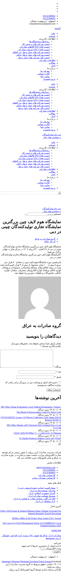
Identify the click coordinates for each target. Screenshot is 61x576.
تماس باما (45, 76)
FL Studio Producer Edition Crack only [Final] (40, 438)
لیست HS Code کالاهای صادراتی (34, 47)
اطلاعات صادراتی (47, 60)
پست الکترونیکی (53, 548)
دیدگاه (57, 367)
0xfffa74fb (56, 530)
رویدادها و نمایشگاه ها (39, 41)
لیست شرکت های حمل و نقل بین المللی (31, 52)
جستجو (57, 214)
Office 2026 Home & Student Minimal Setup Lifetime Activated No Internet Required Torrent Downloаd (30, 512)
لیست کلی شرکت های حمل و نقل (34, 57)
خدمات (52, 36)
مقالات (52, 63)
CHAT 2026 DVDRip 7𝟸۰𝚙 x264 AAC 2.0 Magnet (37, 433)
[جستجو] (26, 214)
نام (59, 372)
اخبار (53, 65)
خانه (53, 33)
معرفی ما (45, 71)
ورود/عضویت (49, 79)
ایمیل (57, 377)
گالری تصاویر (43, 74)
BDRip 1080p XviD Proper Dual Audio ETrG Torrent (36, 518)
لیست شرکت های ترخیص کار (36, 44)
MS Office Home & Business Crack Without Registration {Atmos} (31, 407)
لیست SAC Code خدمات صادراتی (34, 49)
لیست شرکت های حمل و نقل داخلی (33, 55)
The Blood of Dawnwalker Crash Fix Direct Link (38, 412)
